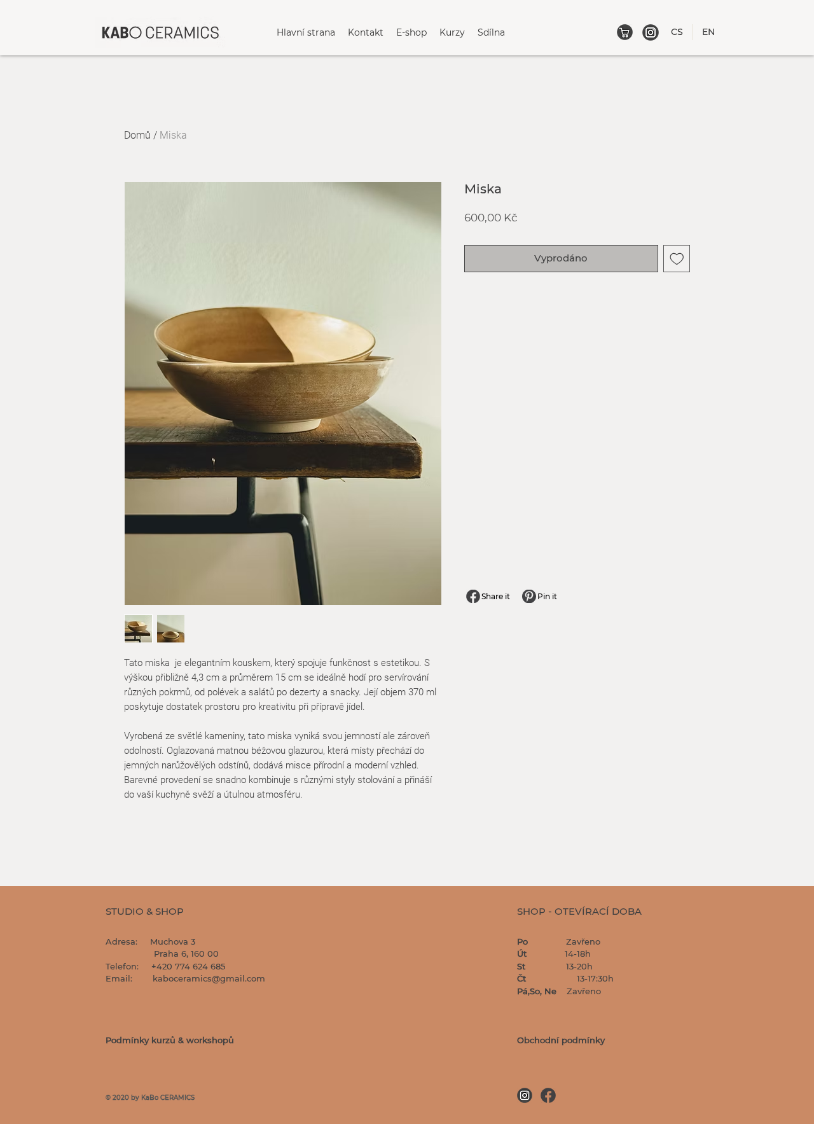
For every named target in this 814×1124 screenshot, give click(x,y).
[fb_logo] (548, 1095)
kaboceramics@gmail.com (209, 978)
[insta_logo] (650, 32)
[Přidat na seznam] (677, 258)
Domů (137, 135)
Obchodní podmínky (561, 1040)
